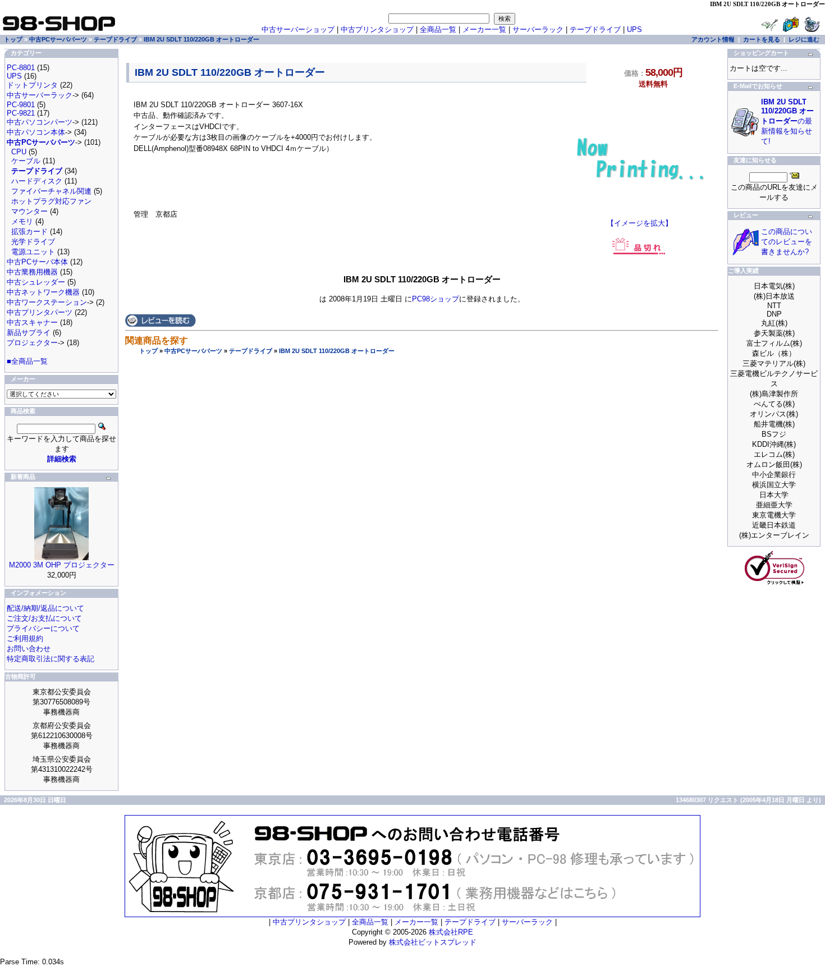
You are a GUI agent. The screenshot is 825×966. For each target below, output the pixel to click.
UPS (634, 29)
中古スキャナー (32, 322)
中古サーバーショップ (298, 29)
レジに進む (804, 39)
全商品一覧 (438, 29)
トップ (148, 350)
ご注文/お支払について (44, 618)
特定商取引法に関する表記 (50, 658)
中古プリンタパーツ (39, 312)
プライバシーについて (43, 628)
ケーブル (25, 161)
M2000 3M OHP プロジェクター (61, 565)
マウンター (29, 211)
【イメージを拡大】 (639, 223)
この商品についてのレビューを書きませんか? (786, 241)
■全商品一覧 (27, 361)
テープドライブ (250, 350)
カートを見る (761, 39)
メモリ (22, 221)
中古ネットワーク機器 (43, 292)
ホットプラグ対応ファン (51, 201)
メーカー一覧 (484, 29)
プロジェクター (32, 342)
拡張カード (29, 231)
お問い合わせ (29, 648)
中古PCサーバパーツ (193, 350)
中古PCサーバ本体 (37, 262)
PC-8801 (21, 67)
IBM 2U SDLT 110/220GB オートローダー (337, 350)
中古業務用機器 (32, 272)
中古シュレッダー (36, 282)
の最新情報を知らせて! (787, 121)
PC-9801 (21, 104)
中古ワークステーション (47, 302)
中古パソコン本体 (36, 132)
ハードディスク (36, 181)
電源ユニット (33, 252)
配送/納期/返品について (45, 608)
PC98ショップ (435, 299)
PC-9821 (21, 113)
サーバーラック (537, 29)
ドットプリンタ (32, 85)
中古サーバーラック (39, 95)
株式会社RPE (451, 932)
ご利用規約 (25, 638)
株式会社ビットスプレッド (432, 942)
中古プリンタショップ (377, 29)
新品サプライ (29, 332)
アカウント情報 (713, 39)
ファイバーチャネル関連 (51, 191)
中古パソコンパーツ (39, 122)
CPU (18, 152)
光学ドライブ (33, 241)
